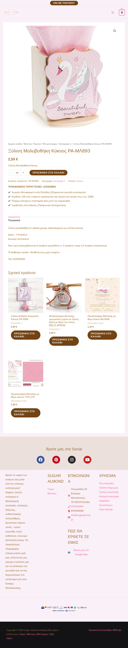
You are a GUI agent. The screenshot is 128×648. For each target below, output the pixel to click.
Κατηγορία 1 (65, 144)
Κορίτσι (37, 144)
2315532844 (77, 506)
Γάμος (22, 634)
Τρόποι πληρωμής (108, 487)
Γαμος (51, 489)
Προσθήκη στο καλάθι (48, 172)
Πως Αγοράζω (106, 483)
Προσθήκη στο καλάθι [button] (24, 335)
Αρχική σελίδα (15, 144)
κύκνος (79, 181)
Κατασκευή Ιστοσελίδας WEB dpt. (105, 630)
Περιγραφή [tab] (14, 220)
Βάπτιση (28, 144)
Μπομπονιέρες (50, 144)
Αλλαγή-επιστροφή (109, 496)
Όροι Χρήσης (106, 509)
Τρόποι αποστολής (108, 492)
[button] (64, 3)
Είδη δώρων (42, 634)
